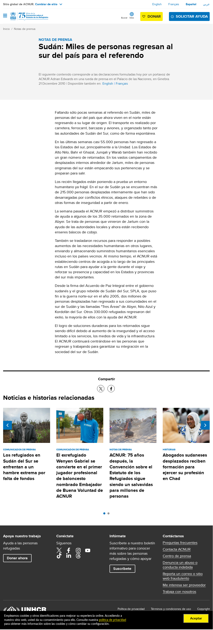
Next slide (205, 425)
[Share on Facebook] (111, 388)
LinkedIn (68, 555)
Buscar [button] (124, 17)
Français (173, 4)
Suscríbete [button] (122, 568)
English (157, 4)
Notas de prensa (24, 29)
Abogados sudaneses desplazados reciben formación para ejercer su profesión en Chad (185, 467)
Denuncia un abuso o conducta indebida (180, 564)
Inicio (6, 29)
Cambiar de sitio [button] (46, 4)
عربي (206, 4)
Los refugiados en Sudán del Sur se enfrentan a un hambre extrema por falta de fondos (24, 467)
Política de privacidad (131, 609)
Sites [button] (131, 17)
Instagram (78, 550)
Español (191, 4)
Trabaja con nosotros (179, 591)
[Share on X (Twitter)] (100, 388)
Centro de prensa (177, 556)
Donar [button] (154, 16)
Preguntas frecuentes (180, 542)
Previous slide (7, 425)
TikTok (59, 555)
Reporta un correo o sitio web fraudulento (183, 576)
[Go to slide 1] (105, 514)
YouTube (87, 550)
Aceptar (196, 618)
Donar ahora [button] (17, 558)
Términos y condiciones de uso (171, 609)
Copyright (203, 609)
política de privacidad (112, 620)
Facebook (68, 550)
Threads (78, 555)
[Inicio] (24, 16)
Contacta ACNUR (177, 549)
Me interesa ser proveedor (184, 585)
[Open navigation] (5, 16)
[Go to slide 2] (109, 514)
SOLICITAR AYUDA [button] (192, 16)
